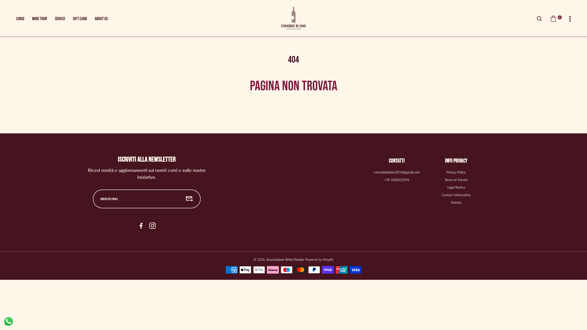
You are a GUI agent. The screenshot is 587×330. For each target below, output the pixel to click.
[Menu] (570, 19)
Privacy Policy (456, 172)
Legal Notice (456, 187)
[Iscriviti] (189, 198)
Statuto (456, 202)
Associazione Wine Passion (285, 259)
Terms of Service (456, 180)
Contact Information (456, 195)
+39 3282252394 (396, 180)
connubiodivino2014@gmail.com (397, 172)
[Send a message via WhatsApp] (8, 321)
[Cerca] (539, 18)
